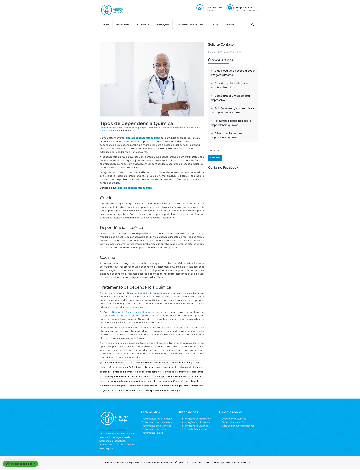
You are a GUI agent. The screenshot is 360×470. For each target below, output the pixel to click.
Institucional (122, 24)
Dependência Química (158, 127)
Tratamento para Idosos (155, 429)
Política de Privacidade (194, 429)
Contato (229, 24)
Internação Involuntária (181, 127)
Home (106, 24)
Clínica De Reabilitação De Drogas (152, 362)
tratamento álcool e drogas (143, 385)
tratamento (144, 327)
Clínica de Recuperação (135, 127)
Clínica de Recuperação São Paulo (160, 367)
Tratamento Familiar (152, 432)
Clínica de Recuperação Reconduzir (133, 312)
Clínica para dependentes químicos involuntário (128, 376)
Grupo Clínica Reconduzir (113, 430)
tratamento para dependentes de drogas (159, 390)
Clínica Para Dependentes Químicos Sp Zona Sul (131, 381)
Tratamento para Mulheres (156, 422)
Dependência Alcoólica (234, 422)
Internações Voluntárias (195, 425)
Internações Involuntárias (196, 422)
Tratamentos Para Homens (156, 418)
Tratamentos (142, 24)
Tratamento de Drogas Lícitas (174, 385)
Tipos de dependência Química (173, 381)
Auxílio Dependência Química (118, 362)
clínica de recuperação (169, 353)
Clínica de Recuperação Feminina (125, 367)
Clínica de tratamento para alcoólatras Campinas (137, 371)
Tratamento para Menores (156, 425)
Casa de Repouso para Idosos (191, 24)
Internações (163, 24)
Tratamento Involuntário (124, 390)
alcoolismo (109, 233)
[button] (20, 464)
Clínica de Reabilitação (111, 127)
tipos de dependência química (135, 187)
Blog (215, 24)
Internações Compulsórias (196, 418)
